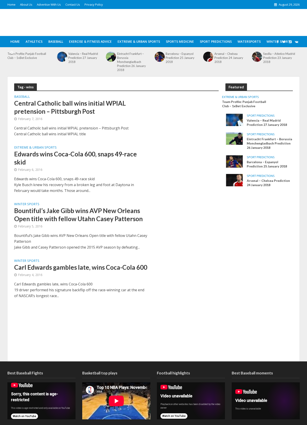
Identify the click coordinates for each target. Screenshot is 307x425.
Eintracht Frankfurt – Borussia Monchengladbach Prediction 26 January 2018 (131, 62)
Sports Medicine (180, 41)
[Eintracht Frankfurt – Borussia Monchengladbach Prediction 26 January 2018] (234, 138)
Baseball (55, 41)
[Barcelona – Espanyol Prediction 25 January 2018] (234, 161)
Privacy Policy (94, 4)
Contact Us (72, 4)
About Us (26, 4)
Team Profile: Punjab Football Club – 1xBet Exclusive (244, 104)
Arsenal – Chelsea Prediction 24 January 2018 (268, 183)
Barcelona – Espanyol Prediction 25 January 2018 (267, 164)
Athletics (34, 41)
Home (11, 4)
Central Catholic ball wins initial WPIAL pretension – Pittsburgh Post (70, 107)
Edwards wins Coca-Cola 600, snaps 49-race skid (75, 158)
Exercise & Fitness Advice (90, 41)
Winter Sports (26, 204)
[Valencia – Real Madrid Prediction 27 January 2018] (234, 119)
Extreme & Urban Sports (139, 41)
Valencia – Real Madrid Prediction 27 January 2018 (267, 122)
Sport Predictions (216, 41)
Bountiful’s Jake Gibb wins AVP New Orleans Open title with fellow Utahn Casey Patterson (78, 215)
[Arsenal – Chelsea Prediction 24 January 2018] (234, 180)
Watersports (249, 41)
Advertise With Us (49, 4)
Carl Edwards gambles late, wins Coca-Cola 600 (80, 267)
